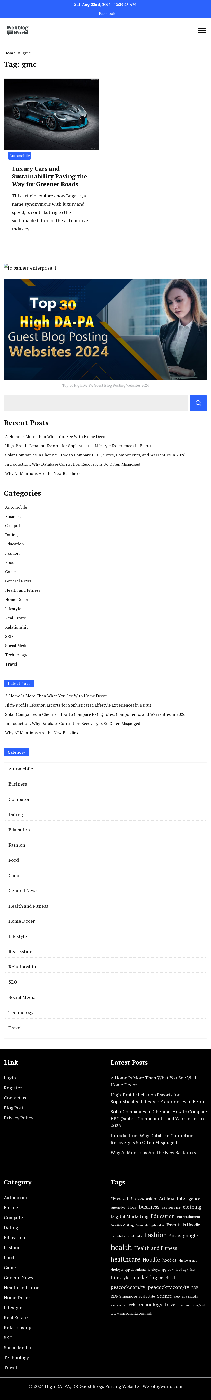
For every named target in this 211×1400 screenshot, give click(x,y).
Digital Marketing (129, 1216)
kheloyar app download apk (168, 1269)
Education (14, 544)
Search (198, 403)
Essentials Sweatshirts (126, 1236)
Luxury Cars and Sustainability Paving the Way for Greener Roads (49, 176)
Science (164, 1296)
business (149, 1206)
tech (131, 1304)
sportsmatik (118, 1305)
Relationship (17, 627)
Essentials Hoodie (183, 1225)
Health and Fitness (22, 590)
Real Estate (15, 618)
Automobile (19, 155)
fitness (175, 1235)
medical (167, 1278)
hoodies (169, 1260)
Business (13, 516)
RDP (194, 1287)
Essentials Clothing (122, 1225)
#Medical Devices (127, 1198)
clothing (192, 1207)
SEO (9, 636)
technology (149, 1304)
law (192, 1270)
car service (171, 1207)
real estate (147, 1296)
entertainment (188, 1216)
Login (10, 1078)
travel (171, 1304)
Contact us (15, 1098)
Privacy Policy (18, 1118)
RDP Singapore (124, 1296)
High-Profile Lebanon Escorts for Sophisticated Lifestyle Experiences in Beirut (78, 446)
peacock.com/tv (128, 1287)
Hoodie (151, 1259)
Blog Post (13, 1108)
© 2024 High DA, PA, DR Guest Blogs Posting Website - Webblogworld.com (105, 1386)
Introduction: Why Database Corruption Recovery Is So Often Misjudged (72, 464)
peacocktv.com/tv (168, 1287)
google (190, 1235)
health (121, 1247)
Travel (11, 664)
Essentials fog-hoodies (150, 1225)
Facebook (107, 13)
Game (10, 571)
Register (13, 1088)
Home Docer (16, 599)
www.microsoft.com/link (131, 1313)
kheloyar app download (128, 1269)
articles (151, 1199)
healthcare (125, 1259)
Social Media (16, 645)
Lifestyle (13, 608)
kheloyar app (188, 1260)
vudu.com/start (195, 1305)
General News (18, 581)
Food (9, 562)
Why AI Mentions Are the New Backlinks (42, 473)
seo (177, 1296)
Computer (14, 525)
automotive (118, 1207)
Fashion (12, 553)
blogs (132, 1207)
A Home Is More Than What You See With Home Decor (56, 436)
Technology (16, 655)
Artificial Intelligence (179, 1198)
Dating (11, 535)
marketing (144, 1277)
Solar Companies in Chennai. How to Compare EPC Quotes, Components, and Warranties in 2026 (95, 455)
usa (181, 1305)
